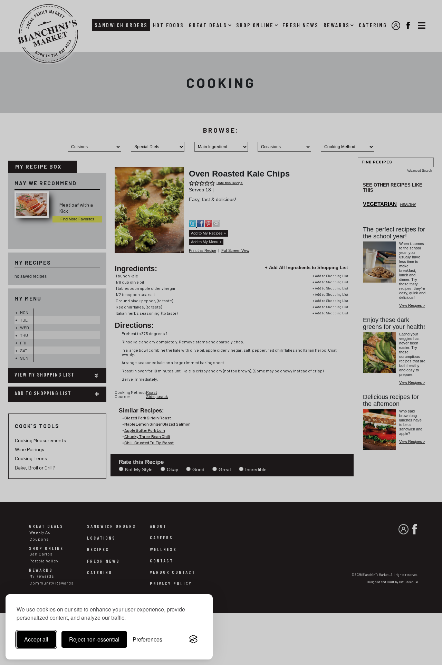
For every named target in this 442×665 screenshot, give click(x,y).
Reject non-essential (94, 639)
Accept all (36, 639)
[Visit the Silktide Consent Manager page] (193, 639)
